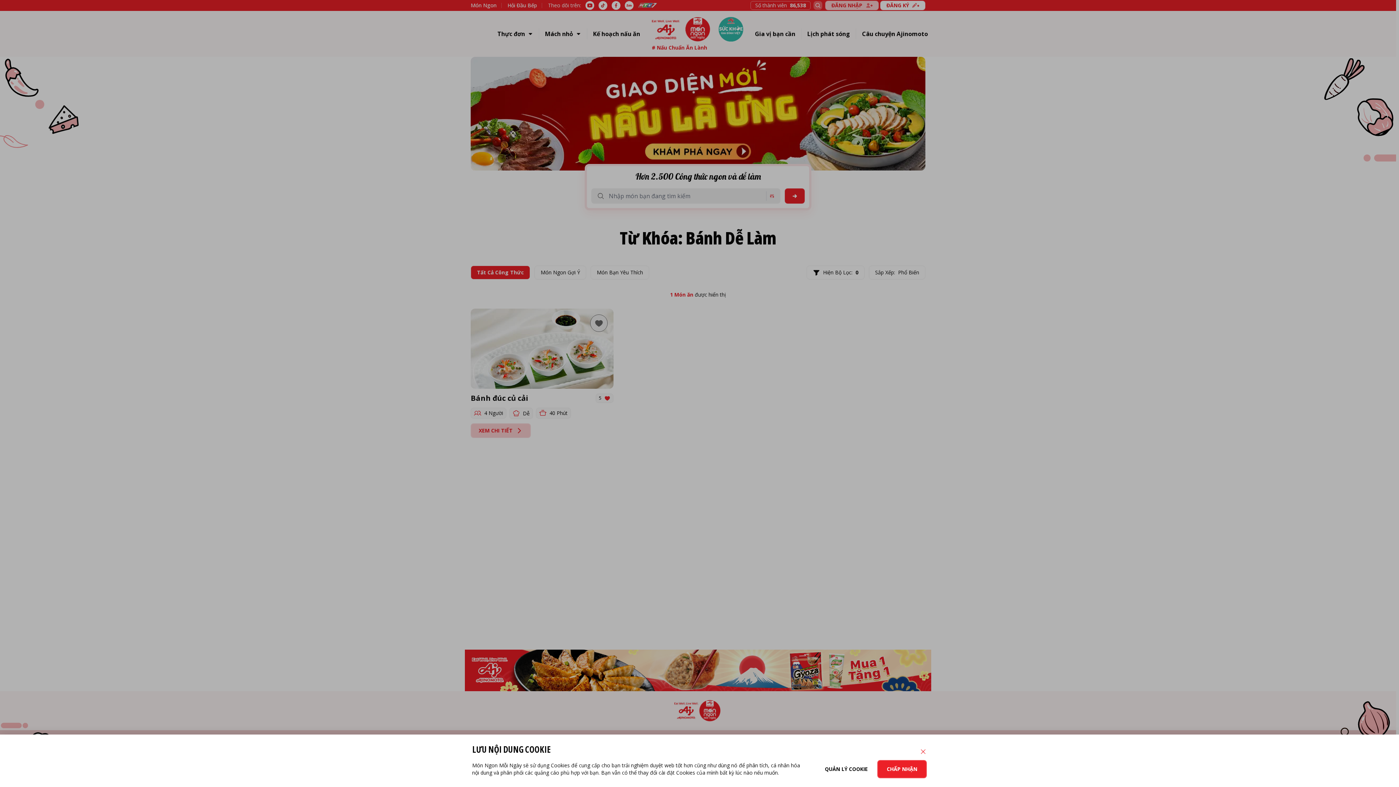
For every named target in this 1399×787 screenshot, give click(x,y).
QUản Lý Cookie (846, 769)
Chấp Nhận (902, 769)
